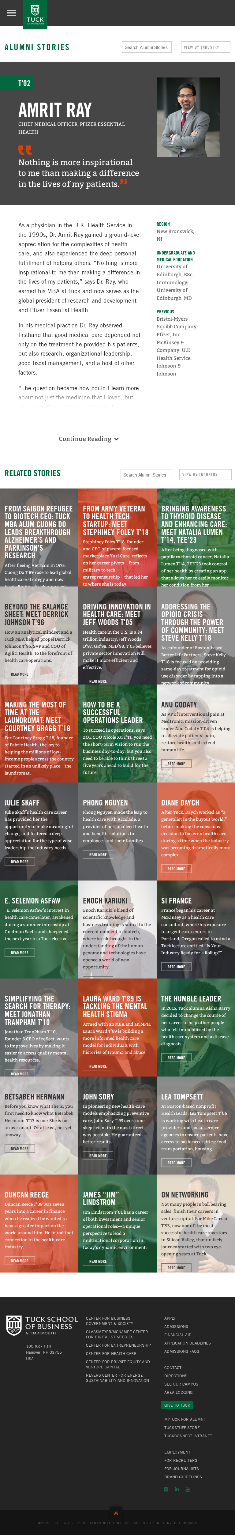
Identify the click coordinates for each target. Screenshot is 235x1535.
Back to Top (117, 1511)
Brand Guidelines (183, 1476)
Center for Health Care (111, 1353)
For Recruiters (180, 1460)
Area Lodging (178, 1392)
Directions (175, 1375)
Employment (177, 1452)
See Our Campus (181, 1384)
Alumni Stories (37, 46)
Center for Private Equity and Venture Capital (118, 1364)
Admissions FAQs (181, 1351)
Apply (169, 1318)
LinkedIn (177, 1489)
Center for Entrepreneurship (118, 1345)
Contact (172, 1367)
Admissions (176, 1326)
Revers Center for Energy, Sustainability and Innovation (117, 1378)
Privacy (189, 1523)
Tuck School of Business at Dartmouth (35, 14)
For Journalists (181, 1468)
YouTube (187, 1489)
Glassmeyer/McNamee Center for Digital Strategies (117, 1334)
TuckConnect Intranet (188, 1435)
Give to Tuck (177, 1405)
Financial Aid (178, 1334)
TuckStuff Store (182, 1427)
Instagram (166, 1489)
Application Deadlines (187, 1343)
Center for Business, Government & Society (109, 1321)
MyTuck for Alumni (184, 1419)
